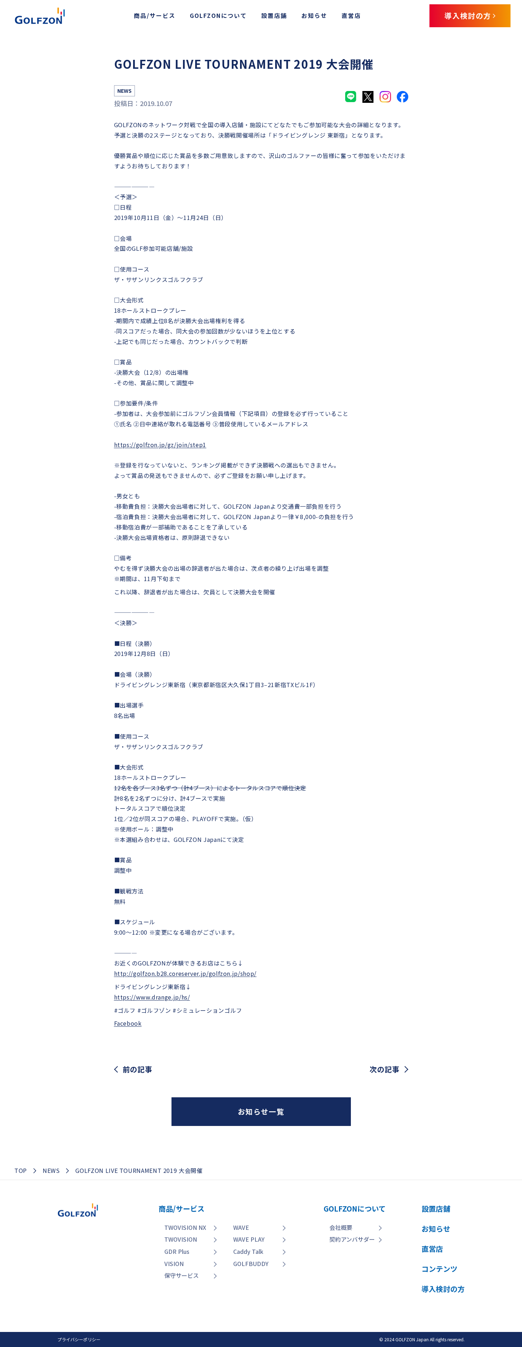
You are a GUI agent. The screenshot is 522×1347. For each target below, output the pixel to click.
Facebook (128, 1023)
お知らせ (314, 15)
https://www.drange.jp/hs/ (152, 997)
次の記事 (384, 1069)
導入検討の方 (471, 1297)
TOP (20, 1170)
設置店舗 (274, 15)
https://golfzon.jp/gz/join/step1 (160, 444)
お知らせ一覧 (261, 1111)
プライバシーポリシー (78, 1339)
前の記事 (137, 1069)
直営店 (351, 15)
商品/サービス (154, 15)
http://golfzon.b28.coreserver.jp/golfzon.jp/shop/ (185, 973)
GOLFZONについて (218, 15)
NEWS (51, 1170)
